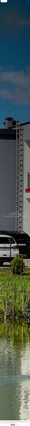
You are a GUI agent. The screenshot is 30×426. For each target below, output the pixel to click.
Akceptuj (13, 424)
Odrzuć (17, 424)
